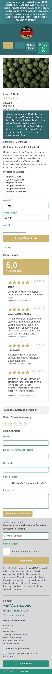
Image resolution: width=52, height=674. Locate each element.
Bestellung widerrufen (13, 640)
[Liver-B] (26, 89)
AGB (5, 628)
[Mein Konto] (31, 46)
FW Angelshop (28, 11)
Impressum (8, 625)
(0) (43, 51)
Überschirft (8, 462)
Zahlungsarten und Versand (16, 634)
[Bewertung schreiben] (9, 98)
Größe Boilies (10, 212)
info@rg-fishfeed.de (15, 610)
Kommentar (9, 489)
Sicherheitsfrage (11, 476)
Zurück (6, 247)
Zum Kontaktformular (14, 615)
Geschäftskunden (11, 643)
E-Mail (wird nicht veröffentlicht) (18, 449)
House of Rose (38, 17)
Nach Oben (26, 663)
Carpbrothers (31, 14)
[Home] (26, 40)
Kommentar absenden (18, 513)
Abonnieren (25, 560)
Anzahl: (6, 225)
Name (6, 435)
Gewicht (7, 200)
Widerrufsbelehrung (12, 637)
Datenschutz (9, 631)
